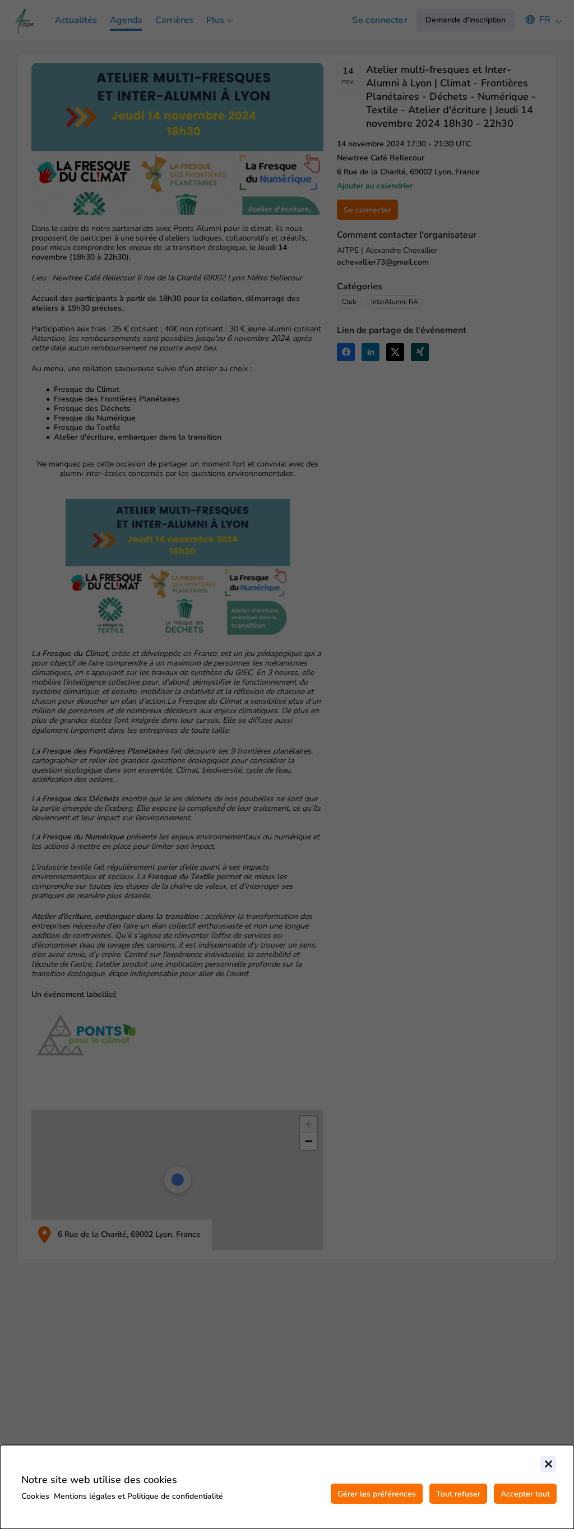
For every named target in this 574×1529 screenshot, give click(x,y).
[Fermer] (548, 1464)
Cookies (35, 1496)
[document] (287, 1487)
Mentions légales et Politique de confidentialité (138, 1496)
